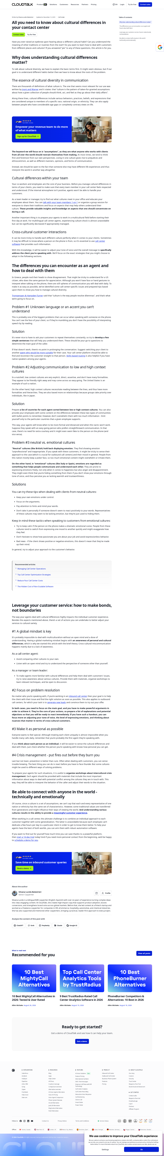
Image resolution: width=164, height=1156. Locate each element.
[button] (115, 4)
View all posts (144, 953)
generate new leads (56, 702)
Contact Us (45, 1121)
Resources (75, 4)
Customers (64, 4)
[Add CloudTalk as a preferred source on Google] (160, 47)
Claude (59, 925)
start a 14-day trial (25, 837)
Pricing (93, 4)
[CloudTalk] (22, 4)
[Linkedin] (28, 1121)
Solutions (53, 4)
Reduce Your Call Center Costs (30, 580)
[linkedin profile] (96, 893)
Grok (32, 925)
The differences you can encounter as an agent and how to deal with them (134, 27)
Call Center (61, 17)
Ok (141, 1149)
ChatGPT (20, 925)
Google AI (73, 925)
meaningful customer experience (70, 813)
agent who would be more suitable (36, 352)
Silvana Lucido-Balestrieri (25, 17)
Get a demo (82, 1041)
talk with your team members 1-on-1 (60, 202)
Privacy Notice (62, 1121)
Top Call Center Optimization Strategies (34, 574)
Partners (85, 4)
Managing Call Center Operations (32, 568)
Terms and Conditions (82, 1121)
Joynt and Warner (30, 89)
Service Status (104, 1121)
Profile (107, 893)
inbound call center (78, 696)
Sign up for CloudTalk (26, 136)
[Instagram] (24, 1121)
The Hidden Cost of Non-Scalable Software (35, 586)
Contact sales (145, 4)
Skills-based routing (75, 355)
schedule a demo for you (26, 840)
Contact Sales (18, 34)
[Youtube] (32, 1121)
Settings (105, 1149)
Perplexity (46, 925)
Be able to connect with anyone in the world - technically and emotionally (132, 39)
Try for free (132, 4)
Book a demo (23, 868)
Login (122, 4)
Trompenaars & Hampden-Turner (27, 295)
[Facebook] (21, 1121)
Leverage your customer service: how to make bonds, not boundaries (135, 33)
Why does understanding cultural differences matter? (135, 22)
